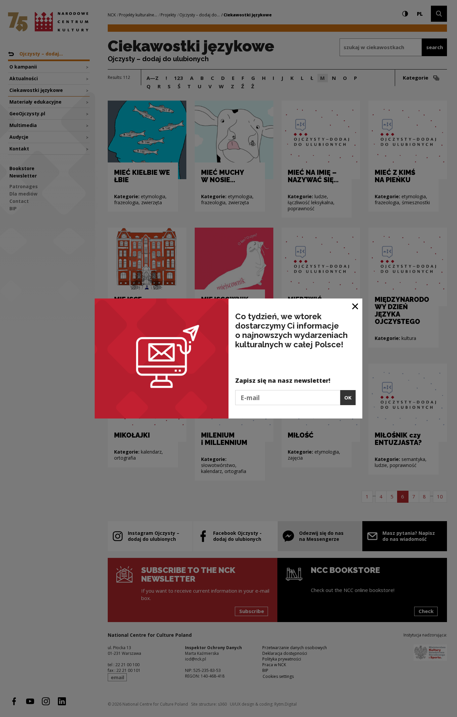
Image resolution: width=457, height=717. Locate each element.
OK (348, 397)
